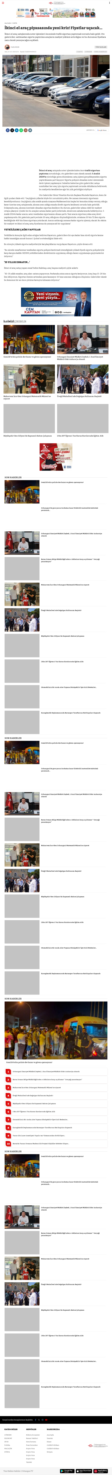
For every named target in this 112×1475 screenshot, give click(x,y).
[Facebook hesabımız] (35, 1420)
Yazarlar (50, 1438)
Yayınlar (29, 1462)
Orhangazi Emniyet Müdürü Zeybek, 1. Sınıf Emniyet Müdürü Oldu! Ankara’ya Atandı (46, 1072)
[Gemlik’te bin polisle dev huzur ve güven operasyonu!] (29, 339)
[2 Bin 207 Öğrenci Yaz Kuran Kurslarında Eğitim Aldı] (82, 418)
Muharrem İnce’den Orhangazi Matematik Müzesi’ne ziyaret (37, 1088)
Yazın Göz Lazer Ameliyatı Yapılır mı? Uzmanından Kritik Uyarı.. (39, 1136)
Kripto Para (30, 1449)
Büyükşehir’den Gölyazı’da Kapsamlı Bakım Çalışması (34, 1104)
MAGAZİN (8, 1449)
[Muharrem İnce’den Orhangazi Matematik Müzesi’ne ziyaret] (29, 378)
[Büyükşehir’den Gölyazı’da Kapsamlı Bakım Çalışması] (29, 418)
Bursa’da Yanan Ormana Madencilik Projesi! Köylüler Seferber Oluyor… (41, 1144)
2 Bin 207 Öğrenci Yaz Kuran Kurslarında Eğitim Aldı (34, 1112)
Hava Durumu (31, 1442)
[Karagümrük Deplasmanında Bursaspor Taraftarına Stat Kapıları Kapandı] (22, 733)
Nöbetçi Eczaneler (33, 1435)
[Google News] (101, 130)
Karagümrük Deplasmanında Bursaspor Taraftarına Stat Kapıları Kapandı (42, 1128)
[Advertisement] (56, 151)
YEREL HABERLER (100, 52)
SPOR (6, 1442)
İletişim (49, 1452)
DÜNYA (7, 1452)
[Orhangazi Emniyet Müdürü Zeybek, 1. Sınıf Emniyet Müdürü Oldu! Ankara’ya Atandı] (82, 339)
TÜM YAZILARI (100, 47)
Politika (7, 1445)
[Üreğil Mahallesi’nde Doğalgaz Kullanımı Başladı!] (82, 378)
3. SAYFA (79, 52)
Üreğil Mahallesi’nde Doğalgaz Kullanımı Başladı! (33, 1096)
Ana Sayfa (50, 1435)
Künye (49, 1442)
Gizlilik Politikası (53, 1445)
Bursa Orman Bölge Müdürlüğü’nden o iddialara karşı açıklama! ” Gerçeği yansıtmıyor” (47, 1080)
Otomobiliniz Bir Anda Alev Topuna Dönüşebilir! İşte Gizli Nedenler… (40, 1120)
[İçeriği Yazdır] (30, 130)
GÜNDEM (88, 52)
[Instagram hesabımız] (42, 1420)
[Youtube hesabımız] (46, 1420)
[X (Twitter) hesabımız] (39, 1420)
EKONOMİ (8, 1438)
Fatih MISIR (15, 47)
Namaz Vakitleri (32, 1438)
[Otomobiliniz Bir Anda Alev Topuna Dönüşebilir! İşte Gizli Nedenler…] (22, 708)
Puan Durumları (32, 1445)
